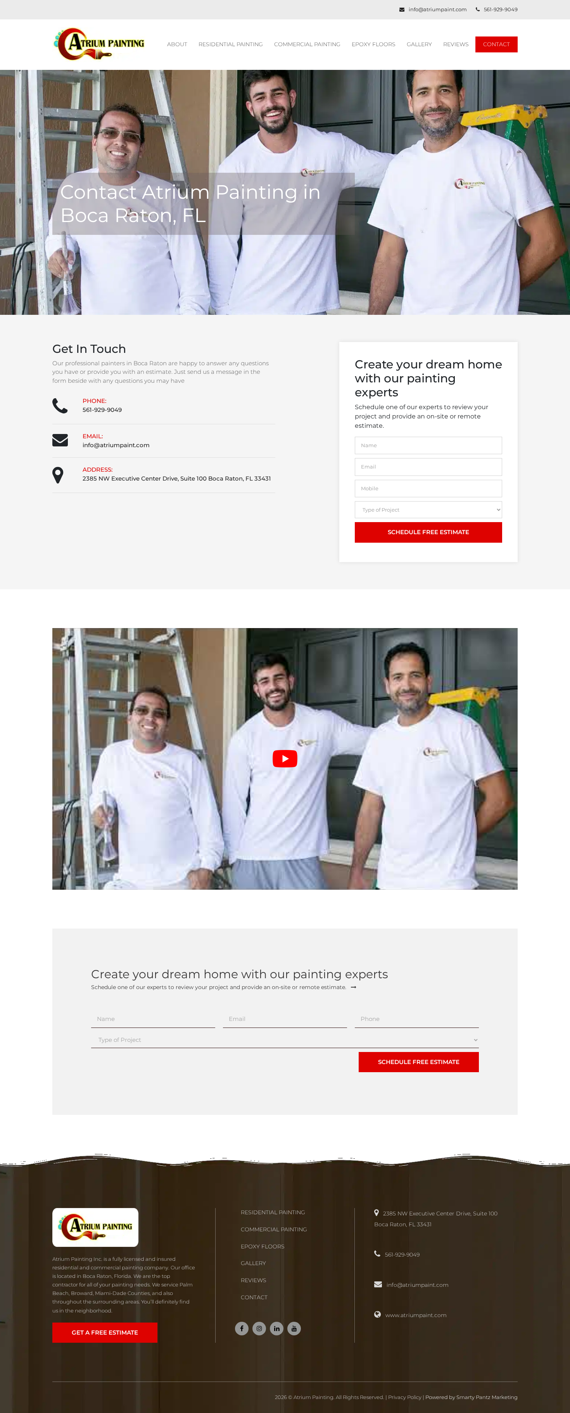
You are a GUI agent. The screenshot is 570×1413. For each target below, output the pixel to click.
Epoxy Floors (374, 44)
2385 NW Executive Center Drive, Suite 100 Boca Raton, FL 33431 (177, 478)
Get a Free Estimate (105, 1332)
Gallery (419, 44)
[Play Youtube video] (285, 759)
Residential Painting (231, 44)
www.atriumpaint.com (416, 1315)
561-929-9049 (501, 9)
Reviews (456, 44)
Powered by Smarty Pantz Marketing (471, 1397)
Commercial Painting (307, 44)
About (177, 44)
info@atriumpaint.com (438, 9)
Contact (496, 44)
